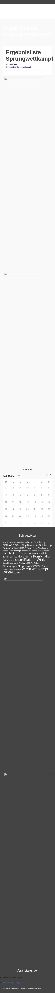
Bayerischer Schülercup (33, 542)
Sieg (27, 562)
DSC (23, 548)
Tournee (18, 569)
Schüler (22, 563)
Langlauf (8, 553)
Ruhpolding (7, 563)
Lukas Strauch (20, 554)
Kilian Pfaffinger (14, 551)
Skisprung (23, 566)
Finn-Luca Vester (45, 548)
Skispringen (10, 566)
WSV (17, 572)
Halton (5, 551)
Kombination (46, 551)
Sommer (36, 566)
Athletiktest (17, 542)
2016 (4, 542)
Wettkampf (39, 569)
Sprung (12, 569)
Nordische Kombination (34, 556)
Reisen (19, 559)
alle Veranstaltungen (12, 982)
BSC (15, 545)
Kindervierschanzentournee (31, 551)
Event (29, 548)
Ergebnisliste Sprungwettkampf (18, 67)
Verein (26, 569)
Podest (5, 560)
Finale (34, 548)
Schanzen (14, 563)
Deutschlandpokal (12, 548)
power (11, 560)
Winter (8, 572)
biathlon (7, 545)
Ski (32, 563)
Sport (45, 566)
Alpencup (10, 542)
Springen (6, 570)
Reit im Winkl (35, 559)
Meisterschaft (33, 553)
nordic (15, 557)
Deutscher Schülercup (39, 545)
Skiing (36, 563)
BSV (19, 545)
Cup (24, 545)
